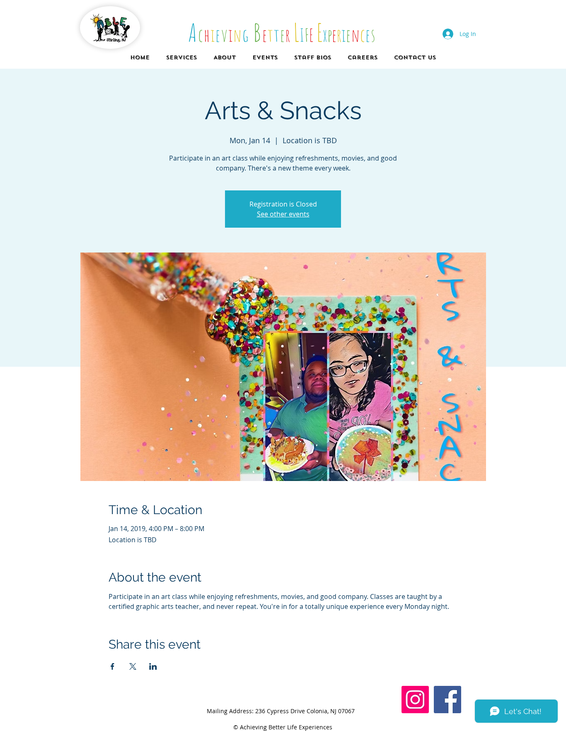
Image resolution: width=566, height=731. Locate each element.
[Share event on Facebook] (112, 666)
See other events (283, 214)
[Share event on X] (133, 666)
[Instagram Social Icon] (415, 699)
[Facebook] (447, 699)
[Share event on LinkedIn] (153, 666)
